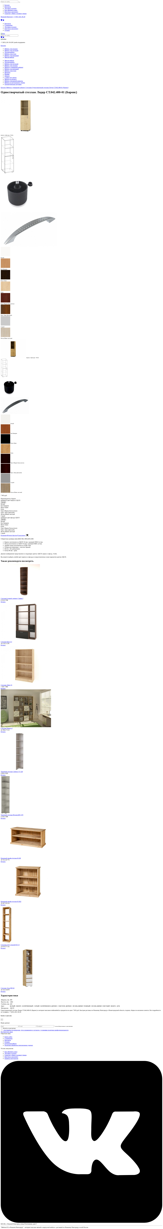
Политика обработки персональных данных (19, 1045)
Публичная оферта (11, 1043)
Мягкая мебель (9, 57)
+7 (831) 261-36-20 (19, 17)
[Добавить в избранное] (27, 535)
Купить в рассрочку (9, 1028)
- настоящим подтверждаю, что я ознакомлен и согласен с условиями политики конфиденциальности (35, 1030)
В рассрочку (21, 535)
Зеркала (7, 76)
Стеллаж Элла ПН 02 (7, 988)
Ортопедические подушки (13, 84)
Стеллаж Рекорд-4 (6, 728)
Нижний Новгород (7, 17)
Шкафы (7, 74)
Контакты (8, 7)
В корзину (4, 535)
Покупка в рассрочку (11, 12)
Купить (3, 602)
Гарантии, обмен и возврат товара (16, 13)
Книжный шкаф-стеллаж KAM (11, 858)
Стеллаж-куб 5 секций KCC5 (10, 945)
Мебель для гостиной (11, 50)
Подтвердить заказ (7, 1032)
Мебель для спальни (11, 49)
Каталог (7, 5)
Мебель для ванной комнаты (14, 81)
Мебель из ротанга (11, 79)
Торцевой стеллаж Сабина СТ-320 (12, 771)
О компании (8, 25)
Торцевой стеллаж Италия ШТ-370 (12, 815)
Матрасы (7, 72)
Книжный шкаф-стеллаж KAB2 (11, 901)
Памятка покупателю (11, 1058)
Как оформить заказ (11, 10)
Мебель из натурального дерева (15, 82)
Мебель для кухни (10, 54)
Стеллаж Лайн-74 (6, 685)
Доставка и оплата (10, 8)
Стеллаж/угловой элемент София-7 (12, 598)
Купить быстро (12, 535)
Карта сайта (8, 1037)
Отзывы (7, 30)
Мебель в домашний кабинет (14, 67)
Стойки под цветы (11, 77)
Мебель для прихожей (12, 55)
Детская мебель (9, 52)
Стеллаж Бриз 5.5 (6, 642)
